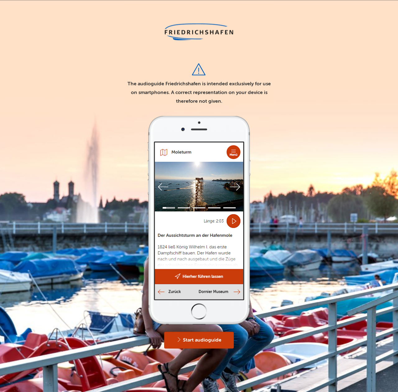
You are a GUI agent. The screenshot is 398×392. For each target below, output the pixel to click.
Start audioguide (201, 340)
